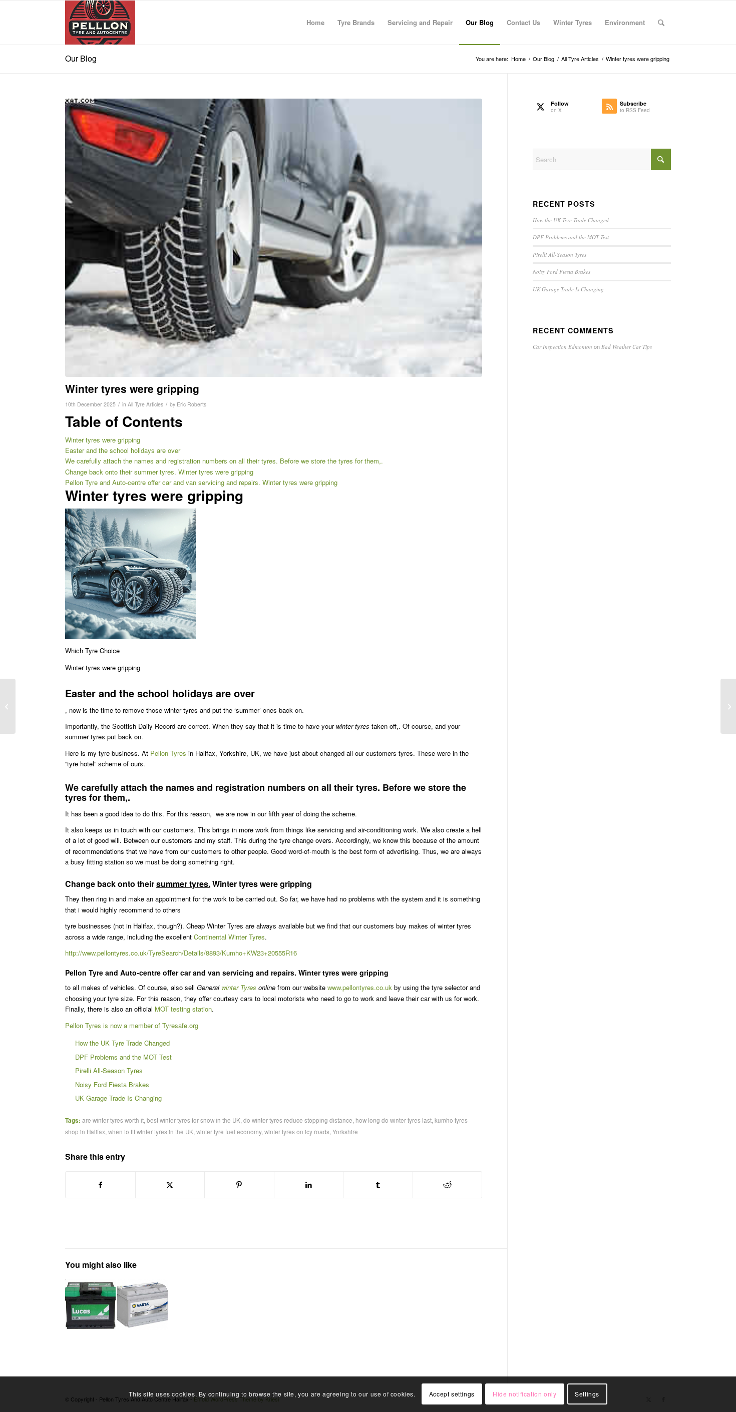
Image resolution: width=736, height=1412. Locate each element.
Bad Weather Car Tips (626, 346)
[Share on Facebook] (100, 1185)
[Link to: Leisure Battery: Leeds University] (142, 1304)
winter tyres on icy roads (296, 1132)
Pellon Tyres (168, 753)
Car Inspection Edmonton (562, 346)
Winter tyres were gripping (102, 439)
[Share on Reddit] (447, 1185)
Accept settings (452, 1394)
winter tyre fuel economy (228, 1132)
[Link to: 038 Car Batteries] (90, 1304)
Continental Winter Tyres (229, 937)
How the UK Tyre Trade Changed (122, 1043)
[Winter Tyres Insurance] (273, 238)
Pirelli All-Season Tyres (109, 1070)
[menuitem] (315, 23)
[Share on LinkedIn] (308, 1185)
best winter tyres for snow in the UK (193, 1120)
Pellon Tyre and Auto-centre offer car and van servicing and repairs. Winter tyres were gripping (201, 482)
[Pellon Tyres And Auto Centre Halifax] (100, 23)
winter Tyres (238, 987)
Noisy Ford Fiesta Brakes (112, 1084)
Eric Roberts (191, 404)
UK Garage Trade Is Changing (118, 1098)
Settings (587, 1394)
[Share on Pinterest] (239, 1185)
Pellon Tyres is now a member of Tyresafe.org (131, 1025)
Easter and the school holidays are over (122, 450)
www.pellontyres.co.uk (359, 987)
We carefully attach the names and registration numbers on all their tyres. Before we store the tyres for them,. (224, 460)
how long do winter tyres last (393, 1120)
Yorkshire (345, 1132)
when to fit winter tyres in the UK (150, 1132)
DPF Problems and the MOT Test (123, 1057)
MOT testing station (183, 1009)
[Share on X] (170, 1185)
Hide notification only (524, 1394)
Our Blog (81, 58)
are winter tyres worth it (113, 1120)
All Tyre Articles (145, 404)
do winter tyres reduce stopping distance (297, 1120)
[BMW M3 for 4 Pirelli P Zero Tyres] (8, 706)
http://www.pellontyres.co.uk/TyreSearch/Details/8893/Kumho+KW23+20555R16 (181, 953)
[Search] (661, 23)
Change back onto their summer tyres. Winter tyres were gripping (159, 472)
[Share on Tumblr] (378, 1185)
